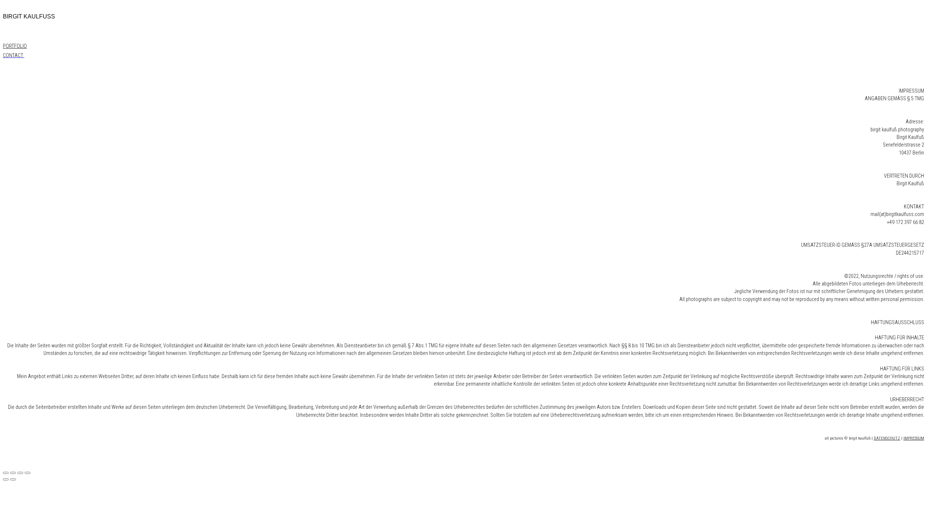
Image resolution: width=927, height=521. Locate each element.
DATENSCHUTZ (887, 438)
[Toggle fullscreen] (20, 473)
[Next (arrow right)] (13, 479)
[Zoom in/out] (27, 473)
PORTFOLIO (15, 46)
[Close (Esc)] (6, 473)
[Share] (13, 473)
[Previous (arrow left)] (6, 479)
